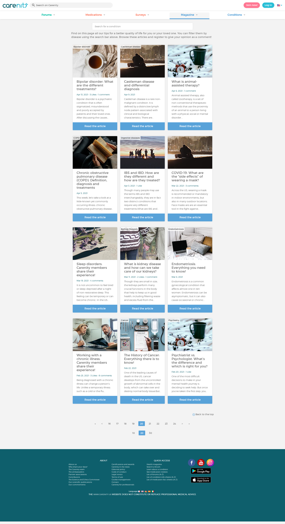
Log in (268, 5)
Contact (115, 482)
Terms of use (117, 477)
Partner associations (78, 474)
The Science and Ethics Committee (84, 479)
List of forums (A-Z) (155, 474)
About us (73, 464)
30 (150, 432)
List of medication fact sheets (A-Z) (162, 479)
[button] (48, 15)
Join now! (251, 5)
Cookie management (121, 479)
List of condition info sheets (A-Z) (161, 477)
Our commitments (77, 485)
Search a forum (153, 467)
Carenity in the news (121, 467)
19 (133, 423)
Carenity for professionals (123, 485)
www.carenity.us (102, 494)
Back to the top (204, 414)
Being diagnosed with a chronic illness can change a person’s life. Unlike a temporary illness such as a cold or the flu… (95, 386)
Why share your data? (78, 467)
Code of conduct (119, 472)
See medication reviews (157, 472)
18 (125, 423)
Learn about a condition (157, 469)
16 (109, 423)
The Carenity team (77, 469)
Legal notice (117, 474)
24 (174, 423)
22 (158, 423)
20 (141, 423)
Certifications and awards (123, 464)
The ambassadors (76, 472)
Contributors (74, 477)
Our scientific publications (80, 482)
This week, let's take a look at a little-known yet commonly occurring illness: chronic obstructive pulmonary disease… (95, 203)
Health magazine (154, 464)
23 (166, 423)
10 (133, 432)
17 (117, 423)
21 (150, 423)
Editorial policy (118, 469)
